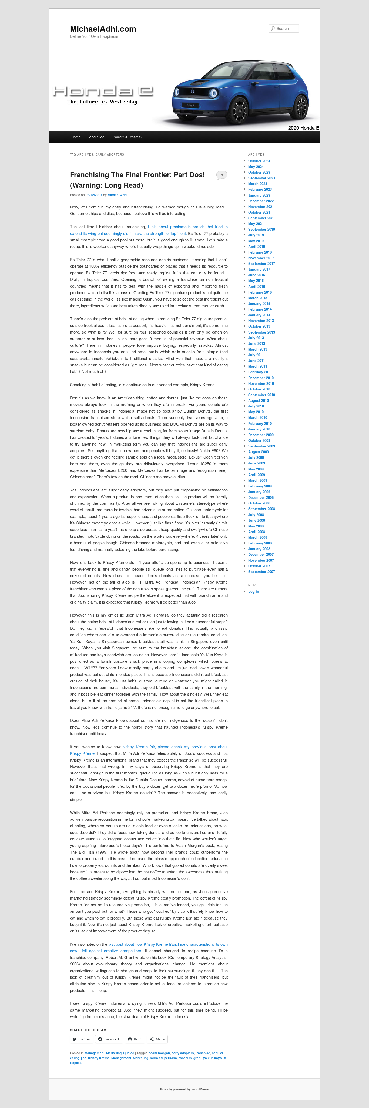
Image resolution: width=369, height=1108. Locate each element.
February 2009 (260, 486)
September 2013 (261, 332)
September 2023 (261, 177)
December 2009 (261, 434)
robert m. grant (190, 1057)
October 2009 (259, 440)
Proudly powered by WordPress (184, 1089)
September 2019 (261, 229)
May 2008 (256, 525)
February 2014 (260, 309)
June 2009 (256, 463)
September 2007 (261, 571)
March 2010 (257, 417)
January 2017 (259, 269)
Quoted (128, 1052)
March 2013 (257, 349)
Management (95, 1052)
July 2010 (256, 406)
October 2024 (259, 160)
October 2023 (259, 172)
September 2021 (261, 217)
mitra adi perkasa (163, 1057)
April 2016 (256, 286)
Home (75, 136)
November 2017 (261, 257)
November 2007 (261, 560)
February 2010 (260, 423)
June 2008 (256, 520)
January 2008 (259, 548)
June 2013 (256, 343)
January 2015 (259, 303)
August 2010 (258, 400)
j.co (83, 1057)
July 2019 (256, 234)
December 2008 (261, 497)
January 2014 (259, 314)
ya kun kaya (212, 1057)
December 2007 (261, 554)
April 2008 (256, 531)
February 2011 (260, 371)
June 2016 (256, 274)
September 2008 (261, 508)
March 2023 (257, 183)
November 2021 (261, 206)
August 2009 (258, 451)
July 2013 (256, 337)
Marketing (114, 1052)
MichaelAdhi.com (103, 28)
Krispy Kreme (99, 1057)
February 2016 (260, 292)
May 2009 (256, 469)
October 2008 (259, 503)
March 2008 (257, 537)
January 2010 (259, 429)
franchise (203, 1052)
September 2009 (261, 446)
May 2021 (256, 223)
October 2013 (259, 326)
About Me (96, 136)
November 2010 (261, 383)
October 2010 (259, 389)
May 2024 (256, 166)
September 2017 (261, 263)
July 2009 (256, 457)
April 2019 (256, 246)
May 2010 (256, 411)
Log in (253, 591)
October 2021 (259, 212)
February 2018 (260, 252)
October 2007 (259, 565)
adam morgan (159, 1052)
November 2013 (261, 320)
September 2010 (261, 394)
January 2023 (259, 195)
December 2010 (261, 377)
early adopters (183, 1052)
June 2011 (256, 360)
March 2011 (257, 366)
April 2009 (256, 474)
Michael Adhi (117, 194)
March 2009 (257, 480)
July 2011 (256, 354)
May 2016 (256, 280)
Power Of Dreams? (127, 136)
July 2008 (256, 514)
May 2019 (256, 240)
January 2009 (259, 491)
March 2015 (257, 297)
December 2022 (261, 200)
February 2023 (260, 189)
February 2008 (260, 542)
